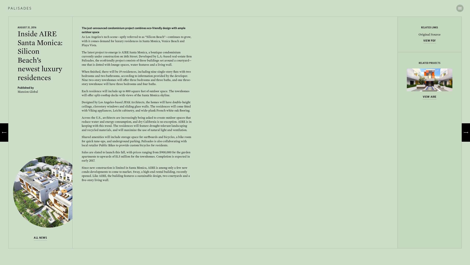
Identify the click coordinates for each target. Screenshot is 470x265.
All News (40, 237)
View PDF (429, 40)
